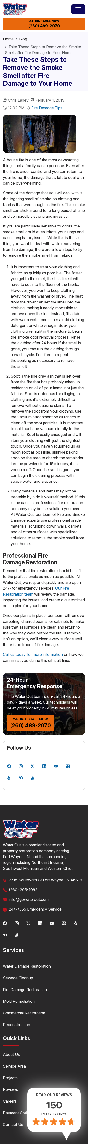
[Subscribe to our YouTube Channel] (56, 766)
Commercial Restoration (24, 1013)
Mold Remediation (19, 1001)
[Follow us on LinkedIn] (44, 766)
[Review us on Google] (68, 766)
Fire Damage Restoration (25, 989)
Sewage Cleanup (18, 977)
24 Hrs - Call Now (44, 23)
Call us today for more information (33, 654)
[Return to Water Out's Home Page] (15, 9)
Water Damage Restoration (27, 966)
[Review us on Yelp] (9, 777)
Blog (23, 39)
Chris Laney (18, 100)
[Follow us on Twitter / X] (32, 766)
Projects (10, 1077)
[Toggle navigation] (78, 9)
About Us (11, 1054)
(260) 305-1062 (23, 889)
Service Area (14, 1066)
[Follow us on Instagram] (21, 766)
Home (8, 39)
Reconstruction (16, 1024)
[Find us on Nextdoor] (21, 777)
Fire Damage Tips (46, 107)
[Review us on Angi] (32, 777)
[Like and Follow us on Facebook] (9, 766)
